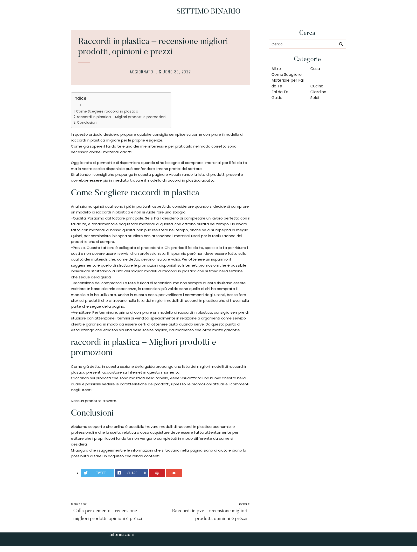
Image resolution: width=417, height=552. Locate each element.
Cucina (316, 86)
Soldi (314, 97)
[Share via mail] (174, 473)
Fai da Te (279, 92)
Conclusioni (87, 122)
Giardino (318, 92)
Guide (276, 97)
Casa (315, 68)
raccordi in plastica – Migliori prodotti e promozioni (121, 116)
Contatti (122, 543)
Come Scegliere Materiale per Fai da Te (287, 80)
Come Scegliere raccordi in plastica (107, 111)
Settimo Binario (209, 11)
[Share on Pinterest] (157, 473)
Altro (276, 68)
